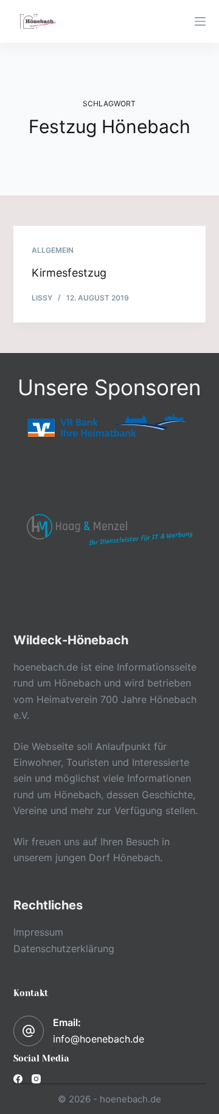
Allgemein (53, 250)
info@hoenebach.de (98, 1039)
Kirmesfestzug (69, 272)
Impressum (38, 932)
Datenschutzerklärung (63, 948)
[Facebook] (18, 1078)
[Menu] (200, 21)
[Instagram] (36, 1078)
